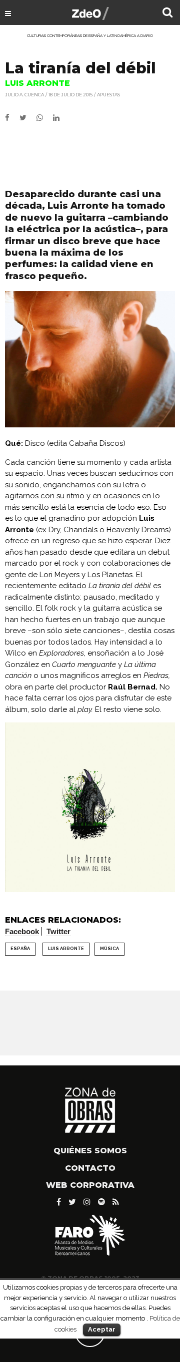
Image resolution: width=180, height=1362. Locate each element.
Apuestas (108, 94)
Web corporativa (90, 1185)
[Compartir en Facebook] (12, 117)
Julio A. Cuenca (24, 94)
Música (109, 948)
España (20, 948)
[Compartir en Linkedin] (60, 117)
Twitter (58, 931)
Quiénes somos (90, 1150)
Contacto (90, 1168)
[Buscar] (167, 13)
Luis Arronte (66, 948)
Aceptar (102, 1329)
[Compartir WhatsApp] (43, 117)
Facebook (22, 931)
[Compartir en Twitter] (28, 117)
